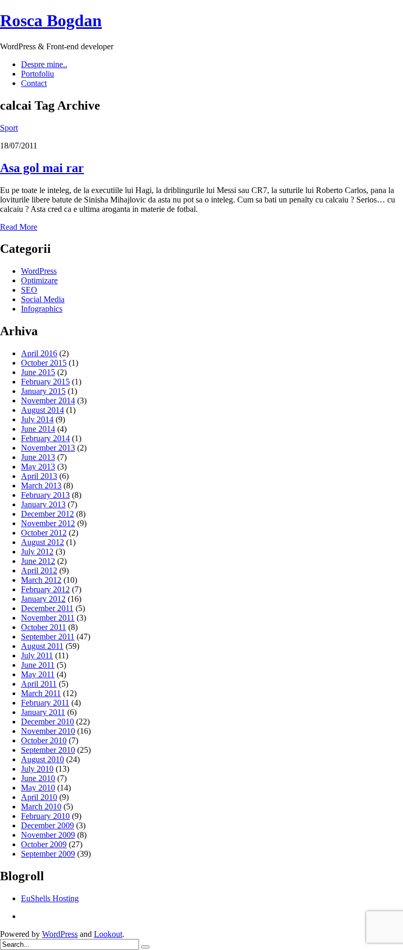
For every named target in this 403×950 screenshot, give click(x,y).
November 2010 (48, 731)
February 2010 (45, 816)
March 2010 (41, 806)
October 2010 (44, 740)
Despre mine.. (44, 64)
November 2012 (48, 523)
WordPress (39, 270)
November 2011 (48, 617)
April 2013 (39, 476)
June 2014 (38, 428)
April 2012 (39, 570)
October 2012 (44, 532)
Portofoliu (37, 73)
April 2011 (39, 683)
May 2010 (38, 787)
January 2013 (43, 504)
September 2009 (48, 853)
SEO (29, 289)
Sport (9, 127)
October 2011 (43, 627)
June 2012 (38, 561)
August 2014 (42, 409)
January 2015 (43, 391)
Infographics (41, 308)
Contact (34, 83)
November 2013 (48, 447)
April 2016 (39, 353)
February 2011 (45, 702)
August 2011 (42, 646)
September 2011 (48, 636)
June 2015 (38, 372)
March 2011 (41, 693)
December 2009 (47, 825)
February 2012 (45, 589)
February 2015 (45, 381)
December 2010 (47, 721)
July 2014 (37, 419)
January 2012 (43, 598)
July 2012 (37, 551)
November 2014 (48, 400)
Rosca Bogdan (51, 20)
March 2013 (41, 485)
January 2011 (43, 712)
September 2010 (48, 749)
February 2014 (45, 438)
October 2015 (44, 362)
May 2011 (38, 674)
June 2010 (38, 778)
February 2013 (45, 494)
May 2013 (38, 466)
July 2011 (37, 655)
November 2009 (48, 834)
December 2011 (47, 608)
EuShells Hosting (50, 898)
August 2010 (42, 759)
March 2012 (41, 579)
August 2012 (42, 542)
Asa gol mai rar (42, 168)
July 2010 (37, 768)
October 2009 (44, 844)
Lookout (108, 934)
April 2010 (39, 797)
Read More (18, 226)
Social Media (43, 299)
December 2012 (47, 513)
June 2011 (38, 664)
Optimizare (39, 280)
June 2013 (38, 457)
